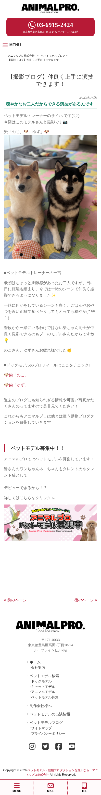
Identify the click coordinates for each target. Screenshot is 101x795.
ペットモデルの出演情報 (50, 714)
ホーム (35, 662)
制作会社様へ (41, 706)
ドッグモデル (41, 681)
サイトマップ (41, 728)
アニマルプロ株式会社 (21, 55)
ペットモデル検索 (44, 676)
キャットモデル (43, 687)
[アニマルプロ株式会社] (50, 15)
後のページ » (85, 600)
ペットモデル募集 (45, 697)
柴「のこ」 (18, 375)
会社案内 (38, 667)
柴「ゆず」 (18, 385)
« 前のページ (15, 600)
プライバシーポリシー (48, 733)
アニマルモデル (43, 692)
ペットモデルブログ (53, 55)
